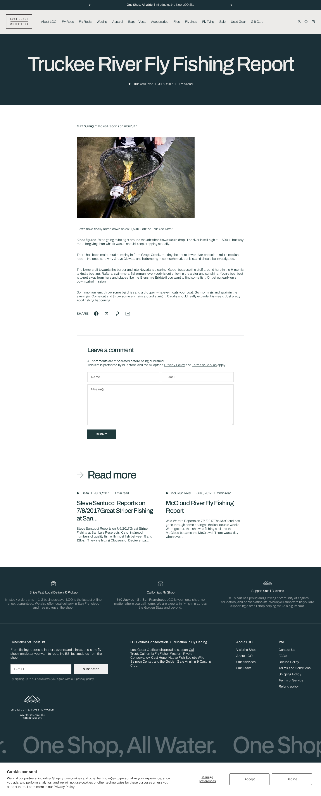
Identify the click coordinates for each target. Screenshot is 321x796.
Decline (291, 779)
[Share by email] (127, 313)
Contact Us (287, 649)
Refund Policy (289, 662)
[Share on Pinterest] (117, 313)
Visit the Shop (246, 649)
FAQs (283, 656)
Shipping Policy (290, 674)
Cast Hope (159, 657)
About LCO (49, 21)
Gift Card (257, 21)
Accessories (159, 21)
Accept (250, 779)
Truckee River (143, 84)
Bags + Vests (137, 21)
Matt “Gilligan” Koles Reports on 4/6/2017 (107, 126)
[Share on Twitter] (106, 313)
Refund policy (289, 686)
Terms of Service (204, 365)
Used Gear (238, 21)
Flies (176, 21)
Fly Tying (208, 21)
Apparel (117, 21)
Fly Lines (191, 21)
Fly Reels (85, 21)
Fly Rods (68, 21)
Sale (222, 21)
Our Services (246, 662)
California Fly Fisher (154, 653)
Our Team (243, 668)
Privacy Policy (64, 787)
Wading (102, 21)
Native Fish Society (182, 657)
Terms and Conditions (295, 668)
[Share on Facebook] (96, 313)
